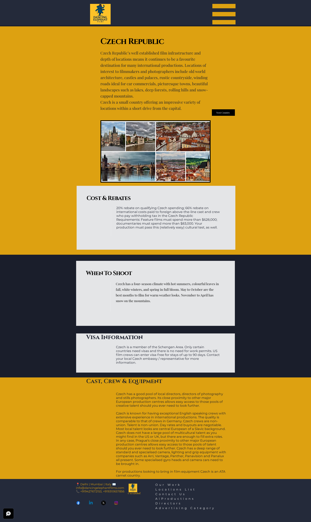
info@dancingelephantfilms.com (100, 488)
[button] (224, 14)
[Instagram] (116, 503)
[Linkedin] (91, 503)
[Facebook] (78, 503)
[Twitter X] (103, 503)
